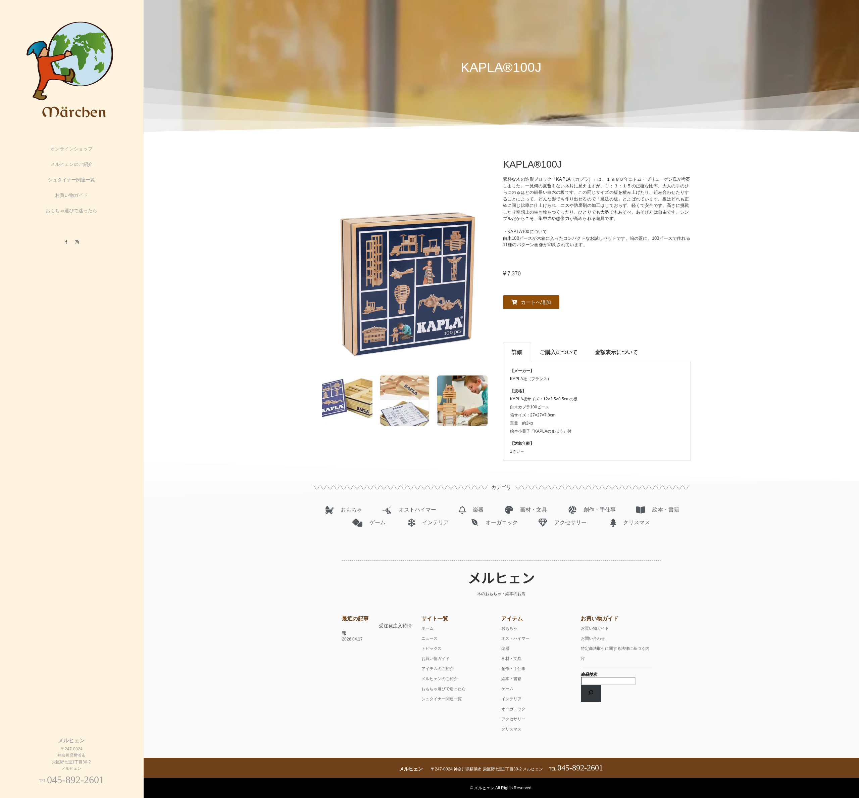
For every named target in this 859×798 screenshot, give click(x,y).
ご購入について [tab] (558, 352)
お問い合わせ (593, 638)
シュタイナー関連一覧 (71, 179)
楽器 (505, 648)
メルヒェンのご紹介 (71, 164)
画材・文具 (511, 658)
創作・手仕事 (513, 668)
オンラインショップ (71, 148)
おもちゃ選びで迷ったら (71, 210)
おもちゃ (509, 628)
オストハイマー (515, 638)
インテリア (511, 699)
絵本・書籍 (511, 678)
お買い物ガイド (71, 195)
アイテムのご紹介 (437, 668)
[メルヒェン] (71, 118)
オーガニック (513, 709)
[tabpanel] (597, 411)
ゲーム (507, 688)
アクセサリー (513, 719)
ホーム (427, 628)
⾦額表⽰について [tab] (616, 352)
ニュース (429, 638)
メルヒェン (501, 577)
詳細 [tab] (517, 352)
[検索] (591, 693)
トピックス (431, 648)
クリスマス (511, 729)
